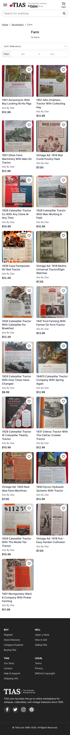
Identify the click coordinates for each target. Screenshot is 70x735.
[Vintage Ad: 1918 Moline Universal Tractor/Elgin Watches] (52, 247)
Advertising (18, 24)
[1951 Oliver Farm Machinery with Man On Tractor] (18, 136)
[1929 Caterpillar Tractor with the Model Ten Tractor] (18, 519)
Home (5, 24)
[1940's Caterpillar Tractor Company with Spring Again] (52, 357)
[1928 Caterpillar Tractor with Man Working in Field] (52, 191)
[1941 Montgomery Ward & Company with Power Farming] (18, 575)
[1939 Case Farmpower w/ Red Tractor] (18, 247)
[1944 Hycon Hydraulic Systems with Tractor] (52, 468)
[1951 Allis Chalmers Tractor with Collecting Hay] (52, 81)
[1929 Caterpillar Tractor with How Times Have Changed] (18, 357)
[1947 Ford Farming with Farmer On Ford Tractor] (52, 302)
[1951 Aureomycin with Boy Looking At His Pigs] (18, 81)
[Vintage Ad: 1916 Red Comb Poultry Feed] (52, 136)
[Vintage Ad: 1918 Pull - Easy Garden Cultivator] (52, 519)
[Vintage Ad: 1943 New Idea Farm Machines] (18, 468)
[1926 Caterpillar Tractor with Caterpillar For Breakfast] (18, 302)
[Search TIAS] (64, 13)
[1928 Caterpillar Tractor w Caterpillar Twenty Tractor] (18, 412)
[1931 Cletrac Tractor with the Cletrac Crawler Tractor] (52, 412)
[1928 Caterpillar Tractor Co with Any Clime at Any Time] (18, 191)
